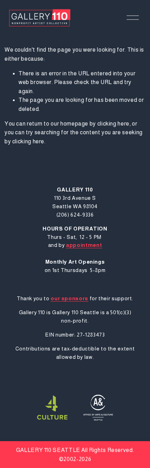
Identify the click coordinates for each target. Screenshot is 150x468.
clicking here (113, 124)
